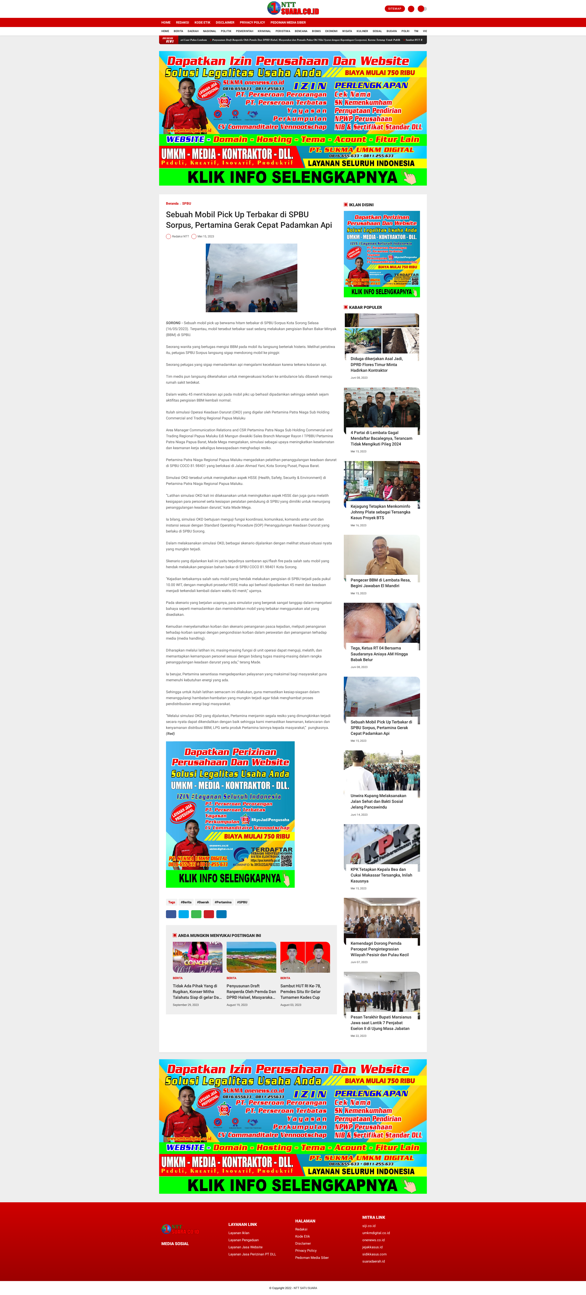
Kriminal (264, 31)
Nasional (209, 31)
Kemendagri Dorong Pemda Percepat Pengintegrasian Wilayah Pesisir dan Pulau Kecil (380, 949)
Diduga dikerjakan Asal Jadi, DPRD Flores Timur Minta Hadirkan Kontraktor (377, 364)
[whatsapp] (196, 914)
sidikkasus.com (374, 1254)
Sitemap (395, 8)
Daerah (193, 31)
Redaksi (182, 22)
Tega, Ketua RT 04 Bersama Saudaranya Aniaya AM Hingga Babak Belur (379, 654)
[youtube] (179, 8)
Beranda (172, 203)
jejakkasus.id (372, 1247)
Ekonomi (331, 31)
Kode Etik (202, 22)
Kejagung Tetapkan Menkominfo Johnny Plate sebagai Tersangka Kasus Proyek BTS (380, 512)
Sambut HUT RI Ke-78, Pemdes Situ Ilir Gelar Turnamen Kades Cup (387, 39)
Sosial (377, 31)
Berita (178, 31)
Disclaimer (225, 22)
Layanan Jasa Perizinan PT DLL (252, 1254)
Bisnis (316, 31)
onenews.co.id (373, 1240)
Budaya (392, 31)
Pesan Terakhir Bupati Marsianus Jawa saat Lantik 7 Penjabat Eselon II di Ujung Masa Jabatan (381, 1023)
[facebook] (160, 8)
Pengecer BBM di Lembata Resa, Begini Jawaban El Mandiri (381, 583)
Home (166, 22)
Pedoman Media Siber (288, 22)
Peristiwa (283, 31)
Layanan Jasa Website (245, 1247)
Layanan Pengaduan (243, 1240)
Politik (226, 31)
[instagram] (172, 8)
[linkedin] (221, 914)
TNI (416, 31)
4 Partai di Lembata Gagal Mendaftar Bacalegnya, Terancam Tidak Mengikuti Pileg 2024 (381, 438)
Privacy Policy (252, 22)
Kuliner (362, 31)
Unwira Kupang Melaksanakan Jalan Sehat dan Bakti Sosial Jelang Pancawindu (378, 801)
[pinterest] (209, 914)
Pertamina (224, 902)
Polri (406, 31)
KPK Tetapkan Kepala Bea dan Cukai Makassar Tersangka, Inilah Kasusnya (381, 875)
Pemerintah (244, 31)
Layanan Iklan (238, 1233)
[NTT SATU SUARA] (293, 15)
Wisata (347, 31)
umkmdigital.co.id (376, 1233)
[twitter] (166, 8)
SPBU (186, 203)
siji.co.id (368, 1226)
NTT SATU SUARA (305, 1288)
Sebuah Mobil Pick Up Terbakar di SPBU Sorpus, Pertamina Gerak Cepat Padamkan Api (381, 727)
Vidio (426, 31)
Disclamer (303, 1243)
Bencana (301, 31)
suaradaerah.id (373, 1261)
